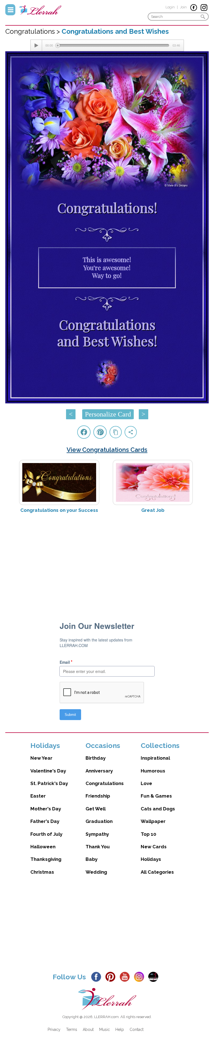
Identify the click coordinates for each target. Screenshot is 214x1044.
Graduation (99, 821)
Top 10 (148, 834)
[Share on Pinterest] (100, 432)
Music (104, 1029)
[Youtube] (126, 976)
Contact (137, 1029)
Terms (71, 1029)
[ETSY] (154, 976)
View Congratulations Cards (107, 449)
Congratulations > (33, 31)
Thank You (98, 846)
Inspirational (155, 758)
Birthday (96, 758)
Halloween (42, 846)
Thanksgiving (45, 859)
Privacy (54, 1029)
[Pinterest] (111, 976)
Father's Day (44, 821)
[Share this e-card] (131, 432)
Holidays (151, 859)
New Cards (154, 846)
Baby (92, 859)
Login (170, 7)
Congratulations (105, 783)
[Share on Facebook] (84, 432)
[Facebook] (97, 976)
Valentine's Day (48, 771)
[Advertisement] (107, 562)
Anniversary (99, 771)
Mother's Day (45, 809)
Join (183, 7)
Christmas (42, 872)
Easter (38, 796)
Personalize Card (108, 414)
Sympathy (97, 834)
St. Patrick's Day (49, 783)
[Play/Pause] (36, 45)
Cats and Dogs (158, 809)
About (88, 1029)
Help (119, 1029)
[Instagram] (140, 976)
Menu (10, 9)
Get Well (96, 809)
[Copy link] (116, 432)
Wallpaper (153, 821)
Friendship (98, 796)
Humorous (153, 771)
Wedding (96, 872)
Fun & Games (156, 796)
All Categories (157, 872)
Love (146, 783)
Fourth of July (46, 834)
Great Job (152, 510)
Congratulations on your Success (59, 510)
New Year (41, 758)
